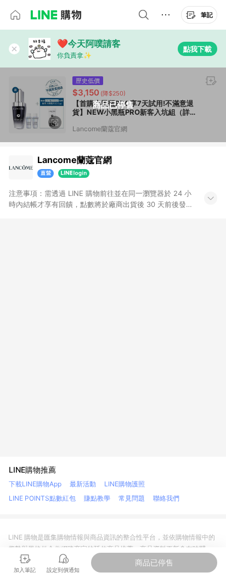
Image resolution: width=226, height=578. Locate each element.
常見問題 (131, 498)
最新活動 (83, 484)
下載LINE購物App (35, 484)
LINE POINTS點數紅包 (42, 498)
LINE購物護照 (124, 484)
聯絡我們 (166, 498)
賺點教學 (97, 498)
